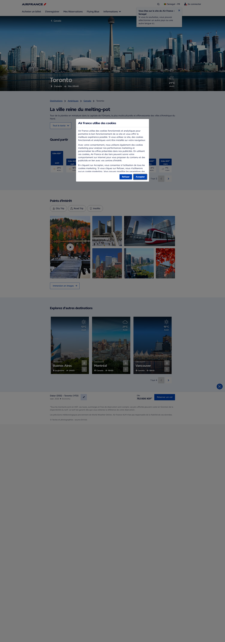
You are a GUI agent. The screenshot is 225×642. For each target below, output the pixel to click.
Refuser (126, 177)
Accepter (140, 177)
